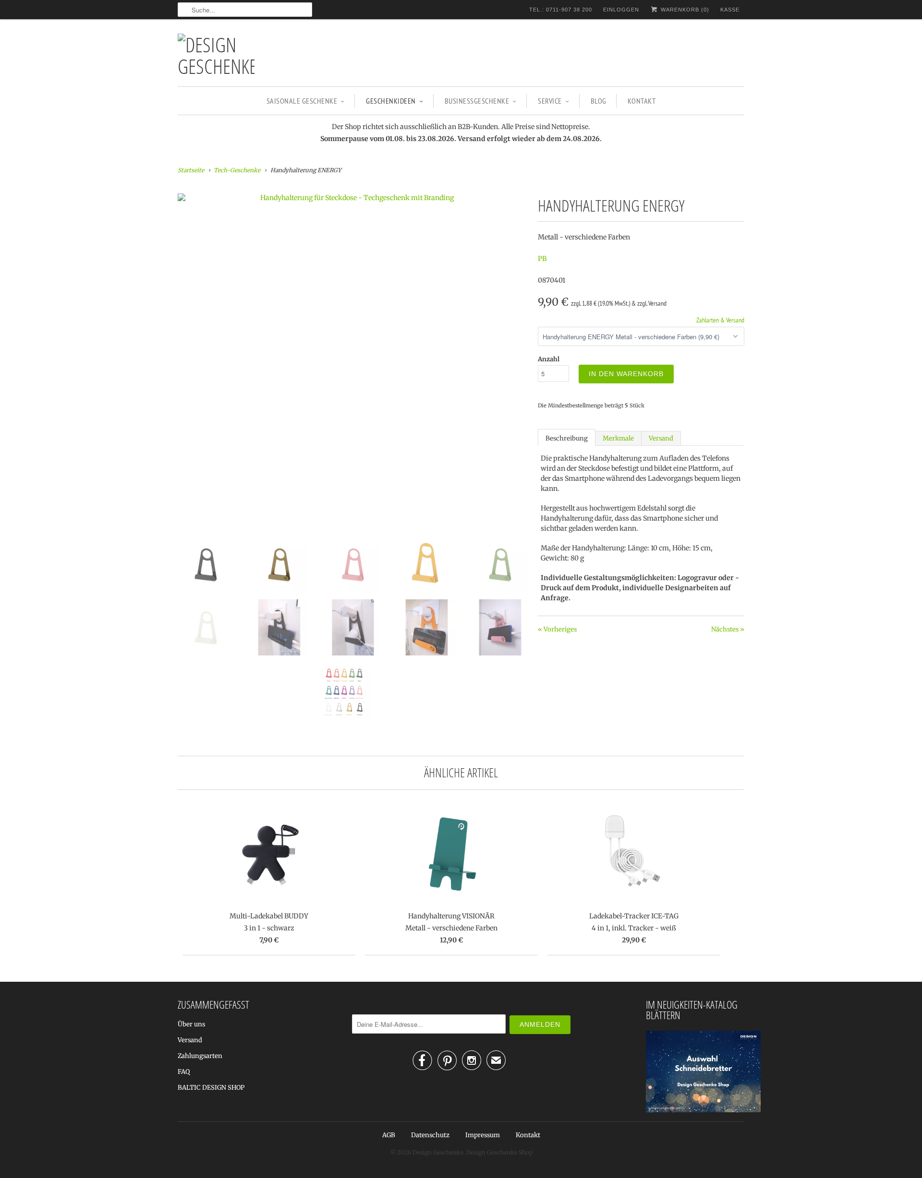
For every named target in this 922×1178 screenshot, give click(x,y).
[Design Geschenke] (216, 55)
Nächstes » (727, 629)
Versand (661, 438)
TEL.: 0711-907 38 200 (560, 9)
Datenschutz (430, 1135)
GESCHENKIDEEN (391, 101)
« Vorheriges (557, 629)
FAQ (184, 1072)
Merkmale (618, 438)
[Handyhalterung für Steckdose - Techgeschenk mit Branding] (353, 197)
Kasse (730, 9)
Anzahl (548, 359)
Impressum (482, 1135)
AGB (388, 1135)
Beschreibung (567, 438)
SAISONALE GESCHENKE (302, 101)
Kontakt (642, 101)
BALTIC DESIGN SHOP (211, 1087)
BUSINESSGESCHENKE (477, 101)
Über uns (191, 1024)
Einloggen (621, 9)
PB (542, 258)
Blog (599, 101)
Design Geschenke (437, 1152)
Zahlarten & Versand (720, 320)
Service (550, 101)
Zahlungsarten (200, 1056)
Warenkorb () (684, 9)
